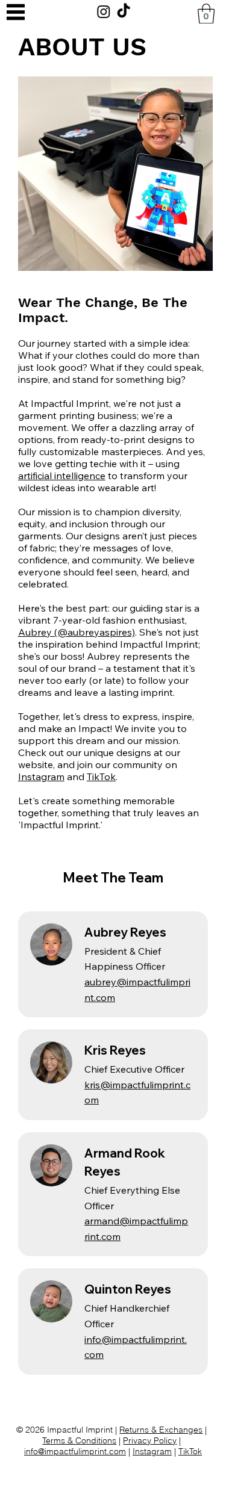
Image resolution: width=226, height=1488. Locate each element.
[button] (206, 14)
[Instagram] (103, 11)
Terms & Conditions (79, 1440)
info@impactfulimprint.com (75, 1451)
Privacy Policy (150, 1440)
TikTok (101, 776)
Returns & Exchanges (160, 1429)
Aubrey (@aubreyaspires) (76, 632)
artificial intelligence (61, 476)
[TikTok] (123, 11)
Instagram (41, 776)
